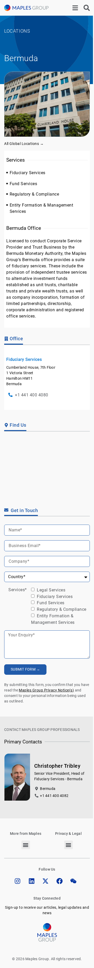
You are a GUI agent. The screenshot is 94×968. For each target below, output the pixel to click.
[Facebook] (59, 881)
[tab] (13, 339)
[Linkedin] (31, 881)
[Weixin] (73, 881)
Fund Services (50, 602)
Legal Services (51, 590)
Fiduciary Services (54, 596)
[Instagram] (17, 881)
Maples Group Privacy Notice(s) (46, 690)
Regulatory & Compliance (61, 609)
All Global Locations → (24, 144)
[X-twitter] (45, 881)
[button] (25, 845)
